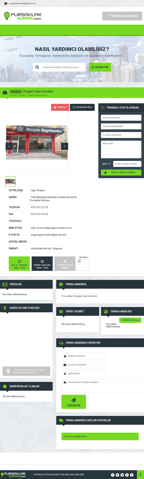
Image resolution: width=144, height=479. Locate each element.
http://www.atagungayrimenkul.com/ (51, 227)
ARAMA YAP (102, 67)
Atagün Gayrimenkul (37, 95)
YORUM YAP (74, 405)
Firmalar (13, 95)
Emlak (22, 95)
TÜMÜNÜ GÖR (128, 320)
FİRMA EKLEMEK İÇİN (124, 16)
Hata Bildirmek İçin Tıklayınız (46, 248)
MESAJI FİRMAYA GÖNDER (123, 172)
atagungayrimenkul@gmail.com (48, 234)
